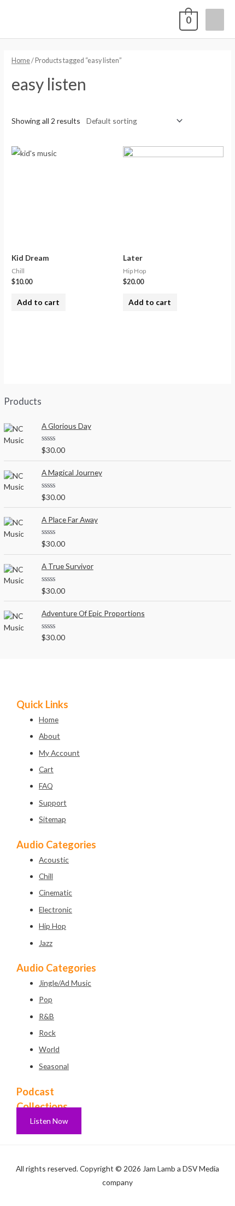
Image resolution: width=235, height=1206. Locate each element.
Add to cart (38, 302)
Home (20, 60)
